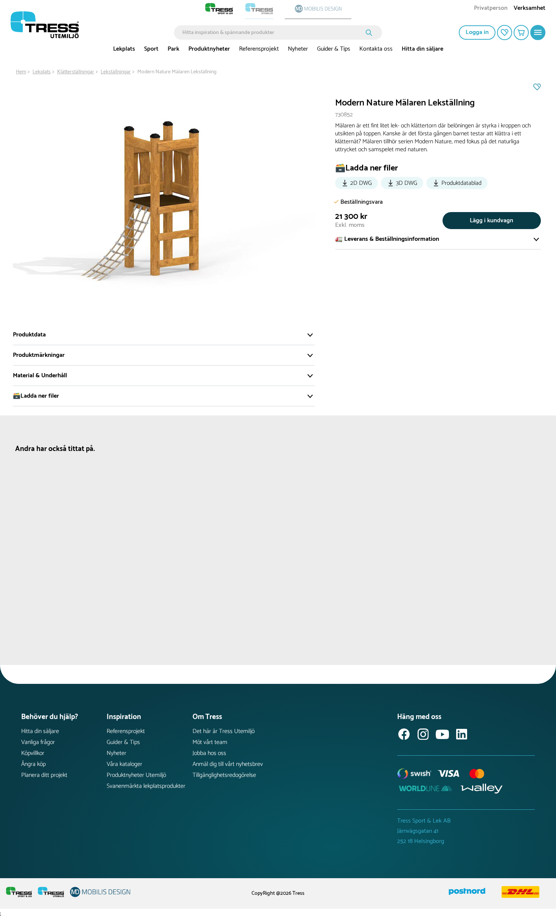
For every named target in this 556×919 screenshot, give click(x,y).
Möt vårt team (210, 742)
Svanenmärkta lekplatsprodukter (146, 786)
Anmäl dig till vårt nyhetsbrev (228, 764)
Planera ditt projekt (44, 775)
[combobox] (272, 32)
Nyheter (298, 49)
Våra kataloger (124, 764)
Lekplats (124, 49)
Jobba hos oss (209, 753)
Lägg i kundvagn (491, 220)
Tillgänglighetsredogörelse (224, 775)
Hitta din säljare (422, 49)
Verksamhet (529, 9)
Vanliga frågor (38, 742)
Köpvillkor (32, 753)
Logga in (477, 32)
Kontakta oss (376, 49)
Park (173, 49)
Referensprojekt (259, 49)
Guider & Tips (333, 49)
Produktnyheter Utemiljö (136, 775)
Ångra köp (33, 764)
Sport (151, 49)
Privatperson (491, 9)
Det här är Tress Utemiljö (224, 731)
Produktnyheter (209, 49)
